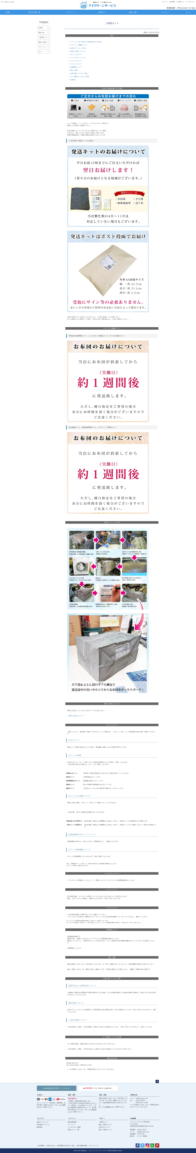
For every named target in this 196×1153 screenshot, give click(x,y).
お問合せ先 (133, 1095)
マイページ (164, 12)
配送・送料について (105, 1124)
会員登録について (76, 67)
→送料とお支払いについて (75, 716)
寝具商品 (39, 1127)
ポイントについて (76, 54)
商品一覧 (41, 32)
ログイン (165, 1)
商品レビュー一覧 (73, 1129)
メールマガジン (191, 1)
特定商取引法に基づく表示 (66, 1145)
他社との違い (133, 12)
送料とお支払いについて (78, 51)
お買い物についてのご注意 (78, 73)
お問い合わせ (51, 1145)
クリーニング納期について (78, 45)
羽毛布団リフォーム (43, 1124)
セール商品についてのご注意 (79, 76)
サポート (102, 1118)
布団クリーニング (42, 1122)
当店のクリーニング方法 (78, 48)
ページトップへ (157, 1081)
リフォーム (69, 12)
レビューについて (76, 61)
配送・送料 (71, 1095)
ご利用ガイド (180, 1)
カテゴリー (40, 1118)
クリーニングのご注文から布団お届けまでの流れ (86, 42)
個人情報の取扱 (82, 1145)
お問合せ (73, 80)
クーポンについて (76, 64)
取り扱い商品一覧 (34, 12)
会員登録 (172, 1)
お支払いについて (104, 1127)
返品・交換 (73, 70)
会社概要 (133, 1118)
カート (188, 12)
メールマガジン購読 (74, 1127)
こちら (76, 948)
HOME (8, 12)
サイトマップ (94, 1145)
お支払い (40, 1095)
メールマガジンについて (78, 57)
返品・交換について (105, 1129)
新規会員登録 (72, 1122)
